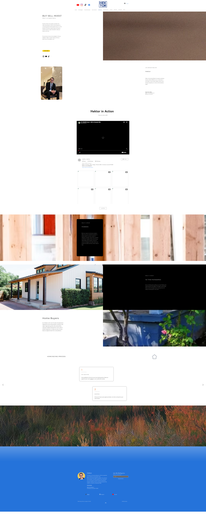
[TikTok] (85, 5)
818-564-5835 (148, 91)
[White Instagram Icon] (100, 494)
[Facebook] (89, 5)
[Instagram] (81, 5)
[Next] (203, 385)
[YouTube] (78, 5)
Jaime (91, 378)
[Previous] (3, 385)
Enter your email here (117, 474)
